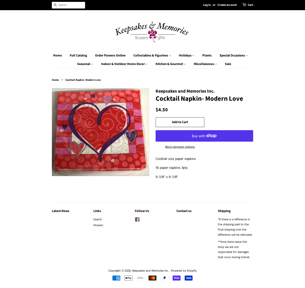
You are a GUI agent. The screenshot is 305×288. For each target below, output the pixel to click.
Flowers (98, 225)
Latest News (60, 211)
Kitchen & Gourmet (170, 64)
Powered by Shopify (184, 271)
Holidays (185, 55)
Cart (250, 5)
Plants (207, 55)
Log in (207, 5)
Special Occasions (232, 55)
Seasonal (84, 64)
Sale (228, 64)
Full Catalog (78, 55)
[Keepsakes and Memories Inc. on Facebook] (137, 220)
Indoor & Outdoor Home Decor (123, 64)
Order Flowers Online (110, 55)
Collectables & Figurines (151, 55)
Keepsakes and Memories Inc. (151, 271)
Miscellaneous (204, 64)
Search (97, 219)
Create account (227, 5)
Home (57, 55)
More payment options (180, 147)
